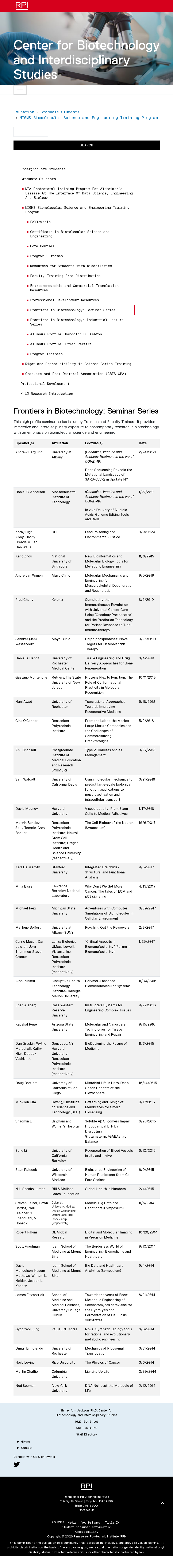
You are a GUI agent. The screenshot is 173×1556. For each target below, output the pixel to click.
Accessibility (86, 1532)
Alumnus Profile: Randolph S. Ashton (66, 334)
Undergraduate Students (43, 169)
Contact (26, 1448)
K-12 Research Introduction (47, 393)
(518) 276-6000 (86, 1506)
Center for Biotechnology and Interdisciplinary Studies (87, 59)
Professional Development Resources (64, 300)
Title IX (112, 1522)
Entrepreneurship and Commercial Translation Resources (74, 288)
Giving (25, 1442)
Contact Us (87, 1510)
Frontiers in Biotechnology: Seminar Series (72, 310)
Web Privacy (90, 1522)
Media (72, 1522)
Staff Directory (86, 1434)
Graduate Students (38, 179)
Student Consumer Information (87, 1527)
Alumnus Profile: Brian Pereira (61, 344)
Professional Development (45, 384)
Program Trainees (46, 354)
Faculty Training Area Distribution (65, 276)
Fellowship (40, 222)
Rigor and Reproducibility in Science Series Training (78, 364)
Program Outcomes (46, 256)
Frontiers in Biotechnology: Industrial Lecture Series (76, 322)
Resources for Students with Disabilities (71, 266)
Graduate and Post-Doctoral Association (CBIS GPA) (75, 374)
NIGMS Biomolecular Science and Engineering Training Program (77, 209)
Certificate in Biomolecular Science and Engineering (70, 234)
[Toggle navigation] (20, 90)
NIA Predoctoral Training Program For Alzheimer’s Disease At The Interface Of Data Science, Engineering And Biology (79, 193)
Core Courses (42, 246)
